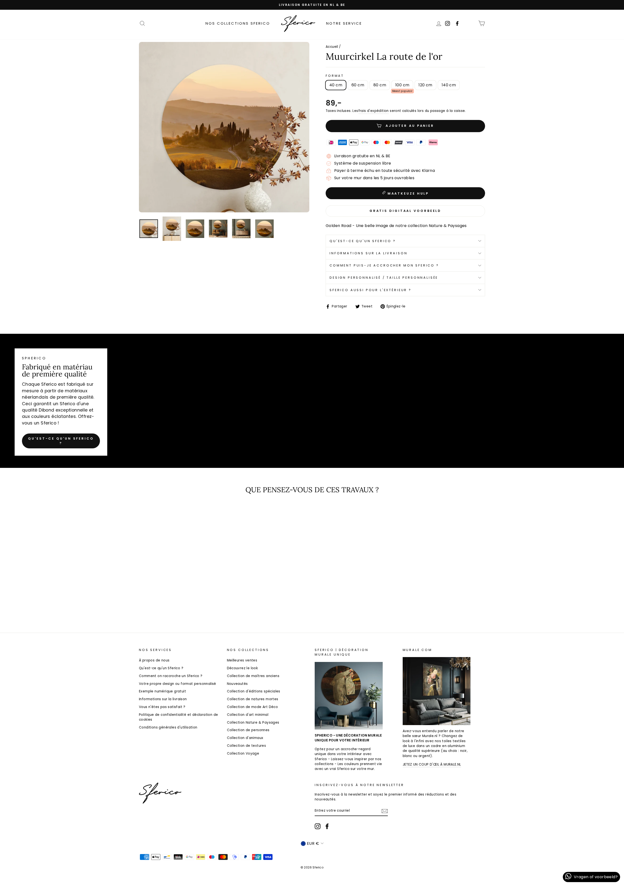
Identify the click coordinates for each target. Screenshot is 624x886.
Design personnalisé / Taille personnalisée (384, 278)
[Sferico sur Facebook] (471, 23)
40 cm (335, 85)
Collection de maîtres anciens (253, 676)
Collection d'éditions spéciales (253, 691)
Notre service (344, 23)
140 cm (449, 85)
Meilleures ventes (242, 660)
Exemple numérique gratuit (162, 691)
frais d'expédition (373, 110)
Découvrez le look (242, 668)
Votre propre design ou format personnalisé (177, 683)
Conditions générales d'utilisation (168, 727)
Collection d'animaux (245, 738)
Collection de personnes (248, 730)
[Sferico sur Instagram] (318, 826)
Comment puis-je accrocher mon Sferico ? (384, 265)
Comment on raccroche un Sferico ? (170, 676)
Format (335, 76)
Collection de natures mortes (252, 699)
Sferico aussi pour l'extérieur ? (370, 290)
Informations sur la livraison (368, 253)
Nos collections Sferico (237, 23)
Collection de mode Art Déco (252, 707)
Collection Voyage (243, 753)
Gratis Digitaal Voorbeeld (405, 210)
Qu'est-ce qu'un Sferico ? (363, 241)
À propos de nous (154, 660)
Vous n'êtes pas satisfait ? (162, 707)
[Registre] (384, 811)
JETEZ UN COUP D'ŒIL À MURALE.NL (432, 764)
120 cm (425, 85)
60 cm (357, 85)
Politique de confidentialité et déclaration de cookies (178, 717)
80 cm (379, 85)
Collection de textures (246, 745)
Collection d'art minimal (248, 714)
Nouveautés (237, 683)
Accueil (332, 46)
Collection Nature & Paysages (253, 722)
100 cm (402, 85)
